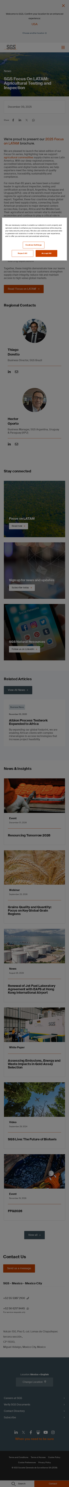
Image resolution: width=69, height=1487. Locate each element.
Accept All (47, 253)
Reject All (22, 253)
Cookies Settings (34, 245)
